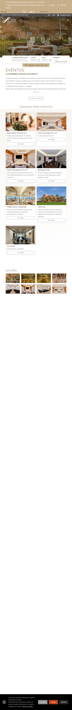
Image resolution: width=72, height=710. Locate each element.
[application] (36, 702)
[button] (2, 37)
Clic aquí (31, 65)
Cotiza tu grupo (36, 98)
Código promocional (61, 61)
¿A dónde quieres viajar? (20, 57)
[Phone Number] (53, 15)
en (5, 12)
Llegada (33, 57)
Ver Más (20, 144)
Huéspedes (56, 57)
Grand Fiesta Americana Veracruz (14, 15)
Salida (44, 57)
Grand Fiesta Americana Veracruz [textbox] (20, 60)
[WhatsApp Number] (49, 15)
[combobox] (20, 60)
